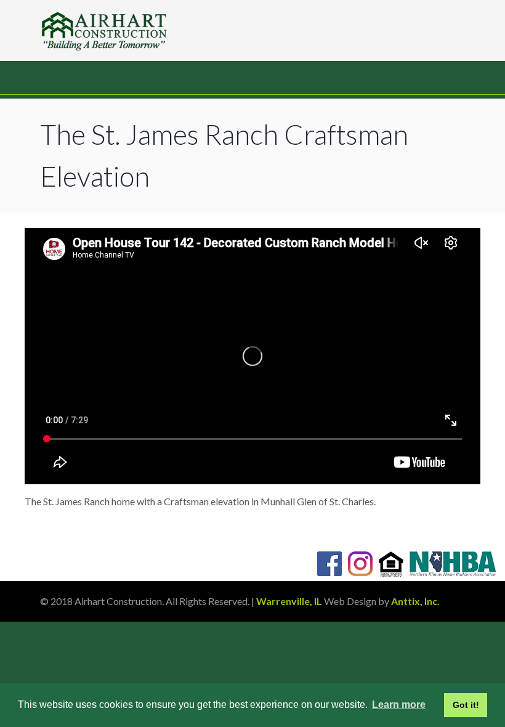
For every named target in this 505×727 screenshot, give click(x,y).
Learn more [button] (399, 704)
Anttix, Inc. (415, 601)
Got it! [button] (466, 705)
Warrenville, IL (289, 601)
